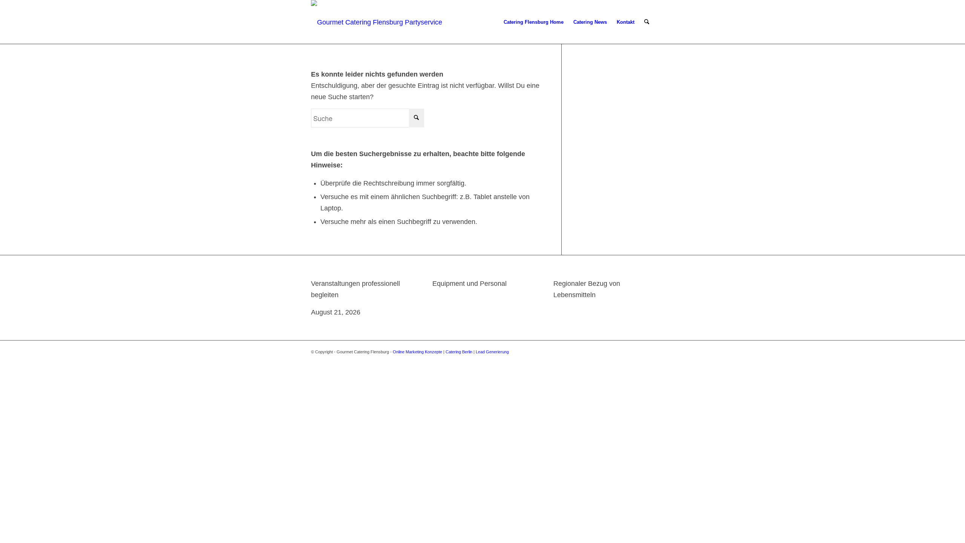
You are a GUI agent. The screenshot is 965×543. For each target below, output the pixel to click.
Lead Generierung (492, 352)
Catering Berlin (459, 352)
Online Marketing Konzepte (417, 352)
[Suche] (646, 22)
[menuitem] (533, 22)
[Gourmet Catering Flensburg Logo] (377, 22)
